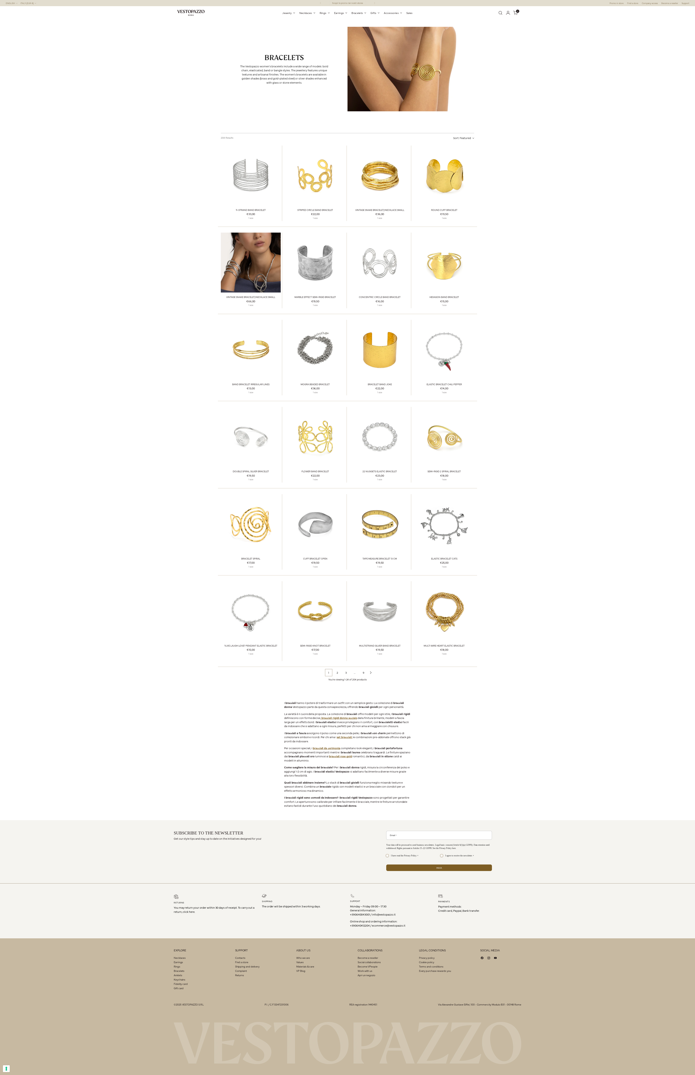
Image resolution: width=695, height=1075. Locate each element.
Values (300, 962)
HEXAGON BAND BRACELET (444, 296)
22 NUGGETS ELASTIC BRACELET (380, 471)
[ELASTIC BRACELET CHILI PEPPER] (444, 350)
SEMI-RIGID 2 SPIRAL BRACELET (444, 471)
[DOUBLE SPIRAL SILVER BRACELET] (251, 437)
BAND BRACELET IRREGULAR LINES (250, 384)
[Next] (374, 3)
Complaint (241, 971)
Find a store (241, 962)
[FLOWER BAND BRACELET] (315, 437)
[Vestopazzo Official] (191, 13)
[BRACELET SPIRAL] (251, 524)
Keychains (179, 979)
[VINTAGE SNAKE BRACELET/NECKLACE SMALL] (380, 175)
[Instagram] (489, 958)
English (10, 3)
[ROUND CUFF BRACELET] (444, 175)
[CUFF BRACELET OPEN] (315, 524)
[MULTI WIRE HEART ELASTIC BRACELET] (444, 611)
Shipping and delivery (247, 966)
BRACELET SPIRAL (250, 558)
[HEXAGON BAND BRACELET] (444, 263)
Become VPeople (368, 966)
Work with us (365, 971)
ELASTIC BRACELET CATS (444, 558)
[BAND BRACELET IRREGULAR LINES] (251, 350)
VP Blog (300, 971)
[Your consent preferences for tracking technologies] (6, 1068)
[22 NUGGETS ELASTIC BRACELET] (380, 437)
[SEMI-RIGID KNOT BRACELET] (315, 611)
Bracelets (179, 971)
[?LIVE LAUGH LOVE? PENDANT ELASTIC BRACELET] (251, 611)
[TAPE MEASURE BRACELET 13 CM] (380, 524)
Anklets (178, 975)
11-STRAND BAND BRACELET (251, 209)
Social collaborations (369, 962)
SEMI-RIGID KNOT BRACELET (315, 645)
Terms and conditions (431, 966)
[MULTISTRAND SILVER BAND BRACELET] (380, 611)
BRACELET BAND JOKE (380, 384)
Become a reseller (368, 958)
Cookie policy (426, 962)
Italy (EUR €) (27, 3)
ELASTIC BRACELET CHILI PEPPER (444, 384)
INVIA (439, 867)
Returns (239, 975)
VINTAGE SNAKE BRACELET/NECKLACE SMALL (379, 209)
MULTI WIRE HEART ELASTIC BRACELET (444, 645)
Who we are (303, 958)
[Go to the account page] (508, 12)
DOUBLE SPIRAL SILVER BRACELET (251, 471)
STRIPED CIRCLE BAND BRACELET (315, 209)
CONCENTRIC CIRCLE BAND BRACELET (380, 296)
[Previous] (321, 3)
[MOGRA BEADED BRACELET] (315, 350)
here (454, 848)
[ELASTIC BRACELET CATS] (444, 524)
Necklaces (180, 958)
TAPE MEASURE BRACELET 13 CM (380, 558)
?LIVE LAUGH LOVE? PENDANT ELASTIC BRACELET (250, 645)
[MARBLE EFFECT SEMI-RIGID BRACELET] (315, 263)
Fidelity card (181, 984)
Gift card (179, 988)
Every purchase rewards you (435, 971)
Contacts (240, 958)
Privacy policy (427, 958)
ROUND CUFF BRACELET (444, 209)
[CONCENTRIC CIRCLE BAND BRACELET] (380, 263)
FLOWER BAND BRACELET (315, 471)
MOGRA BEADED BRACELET (315, 384)
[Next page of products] (370, 672)
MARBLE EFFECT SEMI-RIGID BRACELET (315, 296)
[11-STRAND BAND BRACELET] (251, 175)
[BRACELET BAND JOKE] (380, 350)
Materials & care (305, 966)
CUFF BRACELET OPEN (315, 558)
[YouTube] (495, 958)
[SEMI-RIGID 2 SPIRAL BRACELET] (444, 437)
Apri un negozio (366, 975)
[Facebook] (482, 958)
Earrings (178, 962)
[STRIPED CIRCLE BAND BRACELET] (315, 175)
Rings (177, 966)
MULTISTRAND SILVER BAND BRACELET (380, 645)
